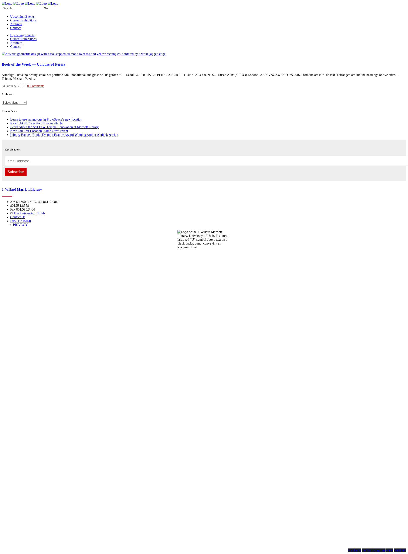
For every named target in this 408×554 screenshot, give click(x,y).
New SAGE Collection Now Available (36, 123)
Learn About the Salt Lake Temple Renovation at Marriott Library (54, 127)
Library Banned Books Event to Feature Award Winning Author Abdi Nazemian (64, 134)
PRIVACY (20, 224)
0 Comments (35, 86)
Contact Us (17, 217)
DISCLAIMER (20, 221)
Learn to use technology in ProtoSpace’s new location (46, 119)
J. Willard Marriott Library (22, 189)
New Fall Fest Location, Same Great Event (39, 131)
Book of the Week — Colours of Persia (33, 64)
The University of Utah (29, 213)
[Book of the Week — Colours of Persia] (84, 54)
